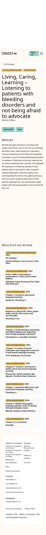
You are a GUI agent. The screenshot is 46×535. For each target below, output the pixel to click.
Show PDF (8, 129)
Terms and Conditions (14, 509)
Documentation (11, 462)
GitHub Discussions (13, 471)
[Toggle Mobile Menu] (41, 53)
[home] (9, 54)
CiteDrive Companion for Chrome (14, 447)
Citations (27, 450)
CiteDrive (27, 458)
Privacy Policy (30, 509)
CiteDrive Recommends (29, 447)
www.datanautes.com (14, 488)
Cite (19, 129)
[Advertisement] (23, 24)
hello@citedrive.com (13, 502)
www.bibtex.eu (11, 479)
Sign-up (33, 53)
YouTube (27, 462)
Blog (7, 467)
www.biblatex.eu (12, 484)
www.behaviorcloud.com (15, 492)
